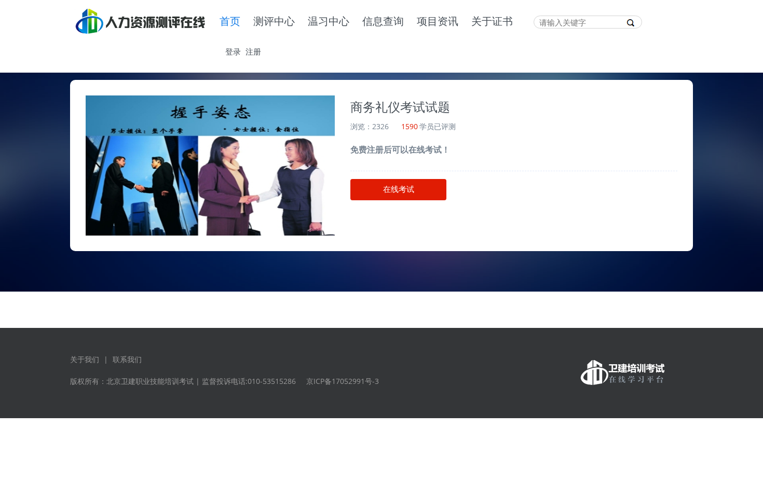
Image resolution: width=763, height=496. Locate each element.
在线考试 (398, 189)
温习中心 (328, 22)
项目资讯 (437, 22)
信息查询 (383, 22)
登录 (233, 51)
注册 (253, 51)
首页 (230, 22)
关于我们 (84, 359)
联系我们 (127, 359)
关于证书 (492, 22)
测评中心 (274, 22)
